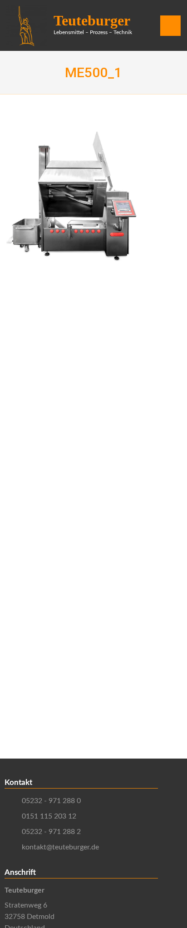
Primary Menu (170, 29)
